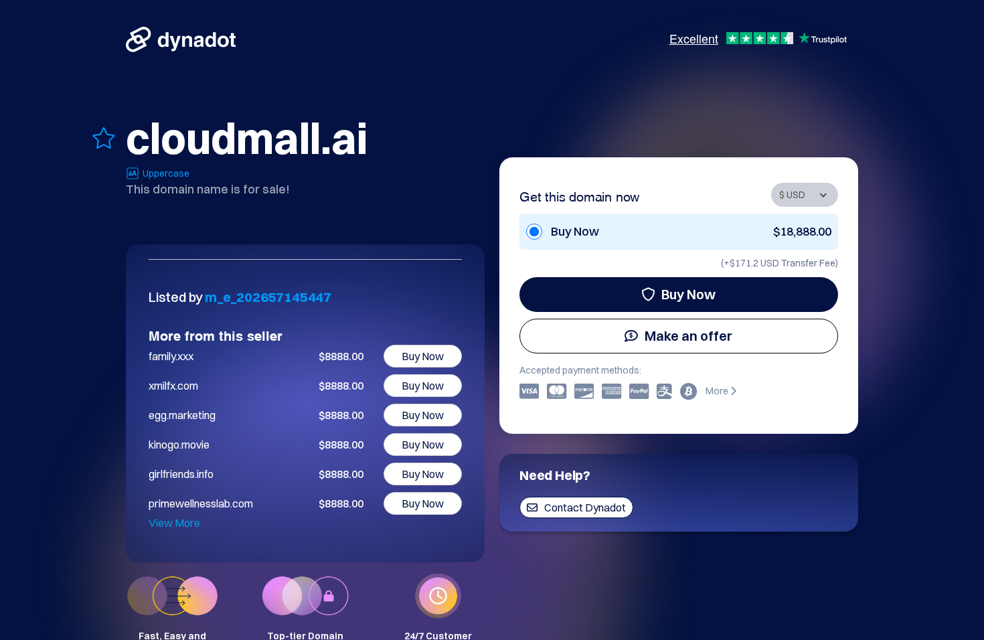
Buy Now (688, 294)
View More (174, 523)
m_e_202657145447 (268, 297)
